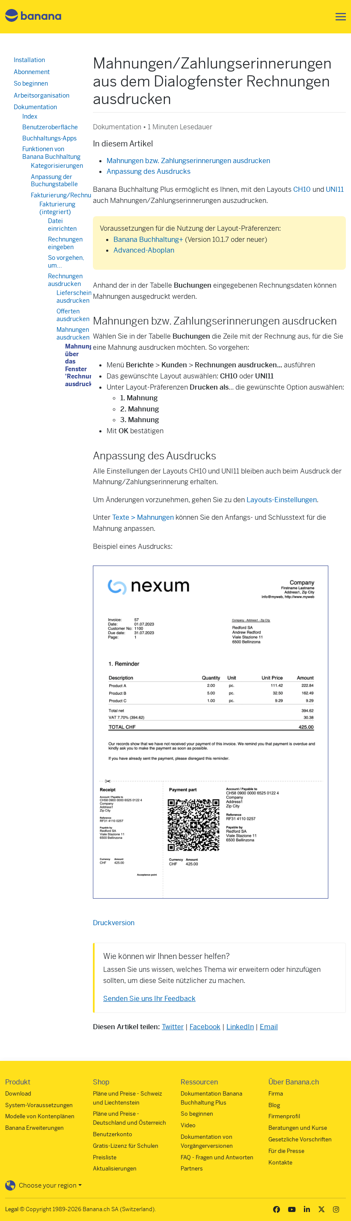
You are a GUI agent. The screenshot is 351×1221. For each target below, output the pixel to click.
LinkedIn (240, 1026)
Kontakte (280, 1162)
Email (269, 1026)
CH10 (302, 189)
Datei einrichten (62, 224)
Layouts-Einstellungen (282, 499)
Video (188, 1125)
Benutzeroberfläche (50, 127)
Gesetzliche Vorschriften (300, 1139)
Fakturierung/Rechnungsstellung (77, 195)
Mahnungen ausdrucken (73, 333)
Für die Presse (286, 1151)
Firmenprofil (284, 1116)
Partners (192, 1168)
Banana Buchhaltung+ (148, 239)
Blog (274, 1105)
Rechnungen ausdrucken (65, 280)
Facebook (205, 1026)
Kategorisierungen (57, 166)
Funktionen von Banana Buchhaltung (51, 153)
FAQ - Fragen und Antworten (217, 1157)
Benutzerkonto (112, 1134)
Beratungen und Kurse (297, 1128)
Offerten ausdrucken (73, 315)
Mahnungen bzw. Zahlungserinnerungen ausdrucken (188, 160)
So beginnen (31, 83)
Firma (275, 1093)
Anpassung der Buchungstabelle (54, 180)
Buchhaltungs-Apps (49, 138)
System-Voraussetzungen (39, 1105)
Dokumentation (35, 107)
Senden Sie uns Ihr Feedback (149, 998)
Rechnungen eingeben (65, 243)
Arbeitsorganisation (41, 95)
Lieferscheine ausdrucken (76, 296)
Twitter (173, 1026)
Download (18, 1093)
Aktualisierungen (115, 1168)
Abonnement (32, 72)
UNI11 (335, 189)
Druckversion (113, 922)
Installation (29, 60)
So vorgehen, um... (66, 261)
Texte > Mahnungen (143, 517)
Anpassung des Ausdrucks (148, 171)
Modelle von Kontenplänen (39, 1116)
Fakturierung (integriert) (57, 208)
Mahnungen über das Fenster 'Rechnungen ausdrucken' (84, 365)
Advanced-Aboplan (143, 250)
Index (29, 116)
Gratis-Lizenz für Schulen (125, 1146)
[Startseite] (33, 17)
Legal (11, 1209)
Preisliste (104, 1157)
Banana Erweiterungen (34, 1128)
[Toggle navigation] (338, 17)
